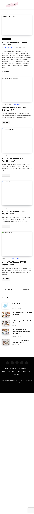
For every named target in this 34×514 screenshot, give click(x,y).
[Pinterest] (21, 362)
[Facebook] (7, 362)
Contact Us (17, 374)
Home (6, 368)
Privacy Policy (22, 368)
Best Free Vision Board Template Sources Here (22, 313)
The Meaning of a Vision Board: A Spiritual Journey (21, 322)
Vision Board (6, 39)
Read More (6, 122)
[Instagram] (17, 362)
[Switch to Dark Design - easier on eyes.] (26, 5)
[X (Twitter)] (12, 362)
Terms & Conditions (8, 371)
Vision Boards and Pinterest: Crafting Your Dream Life (20, 341)
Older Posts (8, 289)
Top (17, 389)
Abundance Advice (12, 380)
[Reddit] (26, 362)
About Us (13, 368)
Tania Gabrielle (9, 47)
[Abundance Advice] (12, 5)
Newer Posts (26, 289)
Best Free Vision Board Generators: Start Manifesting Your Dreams (21, 331)
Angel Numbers (16, 155)
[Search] (29, 5)
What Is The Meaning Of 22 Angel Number (20, 305)
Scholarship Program (23, 371)
